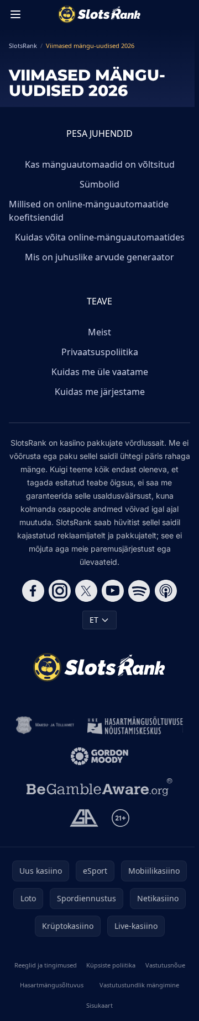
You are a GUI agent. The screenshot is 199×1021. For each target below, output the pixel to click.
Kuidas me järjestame (100, 392)
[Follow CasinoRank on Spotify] (139, 591)
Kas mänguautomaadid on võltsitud (100, 164)
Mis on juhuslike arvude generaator (99, 257)
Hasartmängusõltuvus (51, 985)
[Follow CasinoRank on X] (86, 591)
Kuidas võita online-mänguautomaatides (100, 237)
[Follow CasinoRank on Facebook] (33, 591)
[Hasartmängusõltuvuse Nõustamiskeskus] (135, 725)
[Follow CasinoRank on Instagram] (60, 591)
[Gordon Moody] (99, 756)
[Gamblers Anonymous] (84, 818)
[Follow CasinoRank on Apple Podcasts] (166, 591)
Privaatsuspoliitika (99, 352)
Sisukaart (99, 1005)
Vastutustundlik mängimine (139, 985)
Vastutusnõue (165, 965)
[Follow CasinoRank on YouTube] (113, 591)
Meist (99, 332)
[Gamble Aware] (99, 787)
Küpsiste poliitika (110, 965)
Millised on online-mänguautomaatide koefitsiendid (89, 210)
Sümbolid (99, 184)
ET (94, 619)
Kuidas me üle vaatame (99, 372)
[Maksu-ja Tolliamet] (45, 725)
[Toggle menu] (15, 14)
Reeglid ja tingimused (45, 965)
